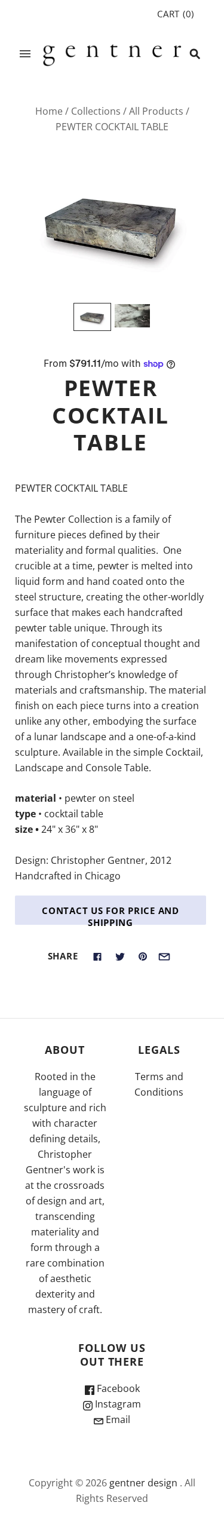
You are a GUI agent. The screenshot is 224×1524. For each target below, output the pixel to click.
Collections (96, 111)
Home (49, 111)
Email (116, 1419)
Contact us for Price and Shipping (110, 914)
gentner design (143, 1482)
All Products (156, 111)
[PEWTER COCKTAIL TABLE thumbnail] (92, 317)
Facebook (117, 1388)
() (175, 14)
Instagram (117, 1403)
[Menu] (25, 53)
